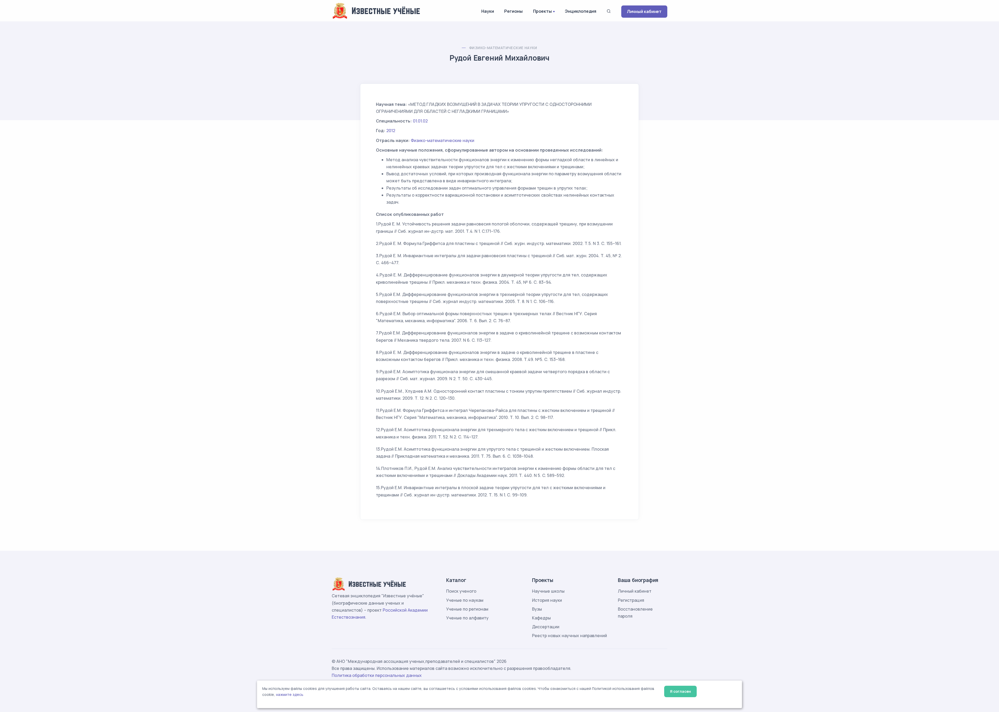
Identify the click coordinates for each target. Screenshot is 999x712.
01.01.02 (420, 121)
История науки (547, 600)
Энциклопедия (580, 11)
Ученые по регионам (467, 609)
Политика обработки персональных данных (377, 675)
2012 (390, 130)
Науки (487, 11)
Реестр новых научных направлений (569, 635)
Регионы (513, 11)
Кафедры (541, 618)
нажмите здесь (289, 694)
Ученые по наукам (464, 600)
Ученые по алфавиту (467, 618)
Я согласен (680, 691)
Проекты (542, 11)
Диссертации (545, 627)
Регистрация (631, 600)
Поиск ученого (461, 591)
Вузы (537, 609)
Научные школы (548, 591)
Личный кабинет (644, 11)
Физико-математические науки (503, 47)
